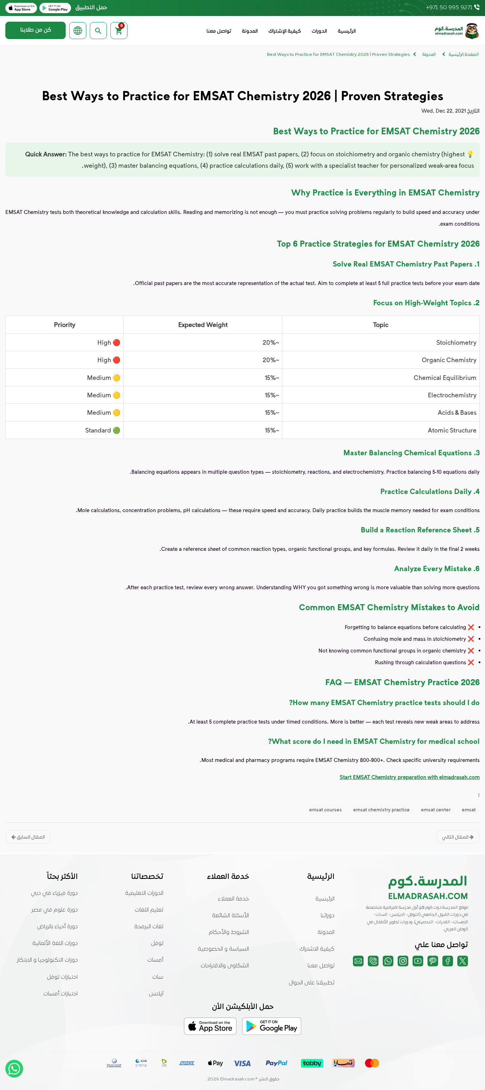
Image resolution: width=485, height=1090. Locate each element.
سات (157, 977)
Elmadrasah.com (237, 1079)
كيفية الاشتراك (316, 949)
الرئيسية (347, 31)
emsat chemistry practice (381, 809)
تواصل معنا (219, 31)
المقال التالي (455, 837)
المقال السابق (30, 837)
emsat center (436, 809)
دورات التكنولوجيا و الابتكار (47, 960)
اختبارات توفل (62, 977)
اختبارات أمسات (60, 994)
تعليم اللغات (149, 910)
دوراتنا (327, 915)
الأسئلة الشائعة (230, 915)
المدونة (250, 31)
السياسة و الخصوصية (223, 949)
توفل (157, 943)
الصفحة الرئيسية (464, 54)
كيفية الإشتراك (284, 31)
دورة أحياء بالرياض (57, 926)
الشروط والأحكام (229, 932)
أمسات (155, 960)
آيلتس (156, 994)
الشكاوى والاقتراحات (225, 966)
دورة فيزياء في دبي (54, 893)
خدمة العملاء (233, 899)
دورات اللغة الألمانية (55, 943)
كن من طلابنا (35, 30)
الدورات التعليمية (144, 893)
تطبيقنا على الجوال (311, 983)
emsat (469, 809)
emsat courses (325, 809)
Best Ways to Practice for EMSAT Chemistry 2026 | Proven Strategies (338, 54)
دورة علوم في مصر (55, 910)
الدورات (319, 31)
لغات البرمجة (148, 926)
